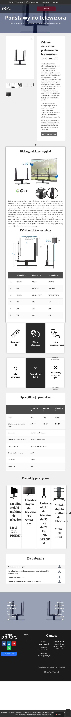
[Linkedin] (9, 643)
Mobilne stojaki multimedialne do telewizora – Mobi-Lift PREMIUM (19, 519)
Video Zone (45, 2)
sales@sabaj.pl (34, 2)
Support (55, 2)
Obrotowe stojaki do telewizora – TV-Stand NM (32, 512)
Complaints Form (9, 654)
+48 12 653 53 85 (17, 2)
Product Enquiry (50, 134)
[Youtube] (14, 643)
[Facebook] (4, 643)
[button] (31, 38)
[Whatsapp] (9, 648)
